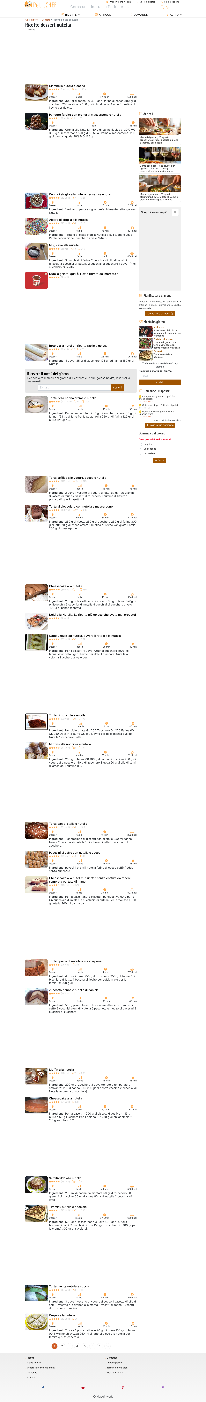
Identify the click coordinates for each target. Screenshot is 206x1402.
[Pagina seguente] (100, 1346)
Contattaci (112, 1357)
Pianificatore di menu (158, 313)
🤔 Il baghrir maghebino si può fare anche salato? (157, 397)
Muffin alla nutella (61, 1069)
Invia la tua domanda (161, 425)
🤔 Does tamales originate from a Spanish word (156, 412)
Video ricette (34, 1362)
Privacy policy (114, 1362)
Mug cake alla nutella (64, 245)
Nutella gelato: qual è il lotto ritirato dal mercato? (83, 274)
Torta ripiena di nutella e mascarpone (75, 961)
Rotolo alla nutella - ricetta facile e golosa (78, 345)
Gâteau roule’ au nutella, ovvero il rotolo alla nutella (85, 635)
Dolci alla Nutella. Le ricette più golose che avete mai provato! (92, 614)
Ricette (70, 14)
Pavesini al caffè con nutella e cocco (74, 852)
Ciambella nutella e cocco (67, 86)
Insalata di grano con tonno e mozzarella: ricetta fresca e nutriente (166, 345)
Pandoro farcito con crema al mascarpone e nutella (85, 114)
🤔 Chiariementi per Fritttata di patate (159, 405)
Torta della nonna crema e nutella (72, 398)
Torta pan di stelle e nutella (68, 823)
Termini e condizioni (117, 1367)
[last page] (107, 1346)
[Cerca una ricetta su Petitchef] (162, 7)
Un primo (148, 444)
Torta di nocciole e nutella (67, 715)
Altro (174, 14)
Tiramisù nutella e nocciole (68, 1207)
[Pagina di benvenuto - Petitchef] (26, 19)
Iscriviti (117, 387)
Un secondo (149, 448)
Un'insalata (149, 453)
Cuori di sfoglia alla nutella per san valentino (80, 194)
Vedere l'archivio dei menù (158, 363)
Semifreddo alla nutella (65, 1178)
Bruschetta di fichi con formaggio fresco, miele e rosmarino (167, 333)
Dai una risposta (145, 401)
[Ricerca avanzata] (167, 7)
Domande (140, 14)
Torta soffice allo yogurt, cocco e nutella (77, 477)
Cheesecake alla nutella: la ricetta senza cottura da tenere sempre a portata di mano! (90, 879)
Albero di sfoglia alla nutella (68, 219)
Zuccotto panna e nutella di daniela (74, 990)
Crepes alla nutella (62, 1315)
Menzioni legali (115, 1372)
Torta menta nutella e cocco (69, 1286)
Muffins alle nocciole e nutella (70, 744)
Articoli (105, 14)
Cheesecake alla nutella (65, 586)
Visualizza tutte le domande (166, 420)
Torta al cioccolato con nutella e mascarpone (81, 506)
